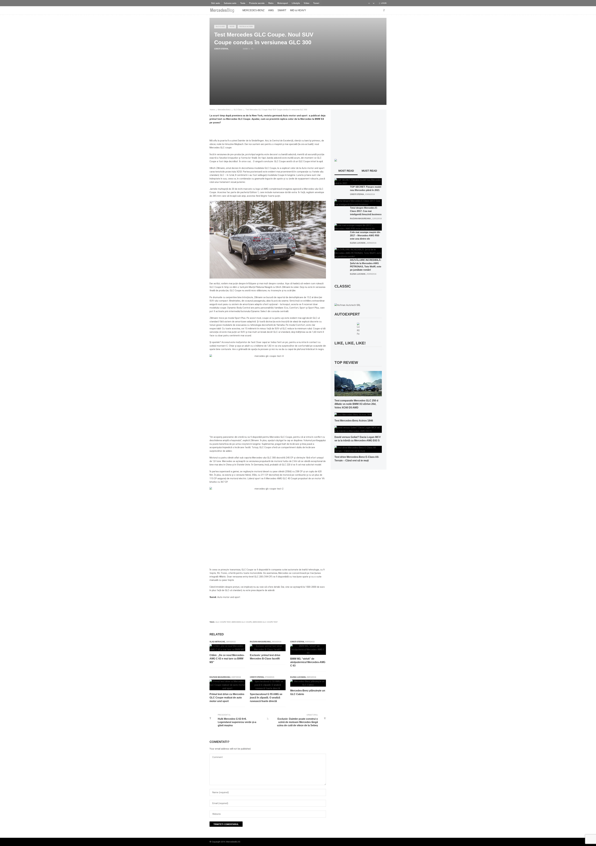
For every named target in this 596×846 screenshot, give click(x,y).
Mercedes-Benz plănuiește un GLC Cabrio (307, 692)
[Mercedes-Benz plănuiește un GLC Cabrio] (308, 683)
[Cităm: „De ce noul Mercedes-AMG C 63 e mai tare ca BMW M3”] (227, 647)
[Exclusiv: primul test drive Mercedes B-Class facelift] (268, 647)
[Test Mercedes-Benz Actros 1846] (353, 414)
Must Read (369, 170)
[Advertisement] (266, 609)
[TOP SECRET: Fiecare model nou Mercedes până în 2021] (358, 181)
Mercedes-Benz (253, 10)
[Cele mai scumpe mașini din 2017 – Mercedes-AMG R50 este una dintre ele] (358, 226)
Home (212, 110)
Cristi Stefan (221, 49)
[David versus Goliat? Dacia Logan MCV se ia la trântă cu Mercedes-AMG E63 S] (358, 429)
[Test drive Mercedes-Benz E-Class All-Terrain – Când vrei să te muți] (358, 449)
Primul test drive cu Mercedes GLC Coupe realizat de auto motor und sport (227, 697)
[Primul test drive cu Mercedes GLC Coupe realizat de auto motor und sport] (227, 685)
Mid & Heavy (298, 10)
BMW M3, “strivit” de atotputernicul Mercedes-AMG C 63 (307, 662)
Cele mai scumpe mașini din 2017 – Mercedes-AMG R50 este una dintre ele (365, 235)
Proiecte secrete (256, 3)
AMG (271, 10)
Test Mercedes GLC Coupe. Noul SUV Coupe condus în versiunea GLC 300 (276, 110)
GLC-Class (220, 26)
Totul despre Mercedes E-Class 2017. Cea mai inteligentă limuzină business (366, 211)
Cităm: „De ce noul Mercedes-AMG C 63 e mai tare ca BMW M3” (227, 658)
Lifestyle (296, 3)
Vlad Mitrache (217, 642)
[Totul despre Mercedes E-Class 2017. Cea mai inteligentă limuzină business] (358, 202)
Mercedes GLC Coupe (242, 622)
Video (306, 3)
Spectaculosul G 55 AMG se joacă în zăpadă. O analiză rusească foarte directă (266, 697)
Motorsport (282, 3)
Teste (242, 3)
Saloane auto (230, 3)
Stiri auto (215, 3)
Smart (282, 10)
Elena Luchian (298, 677)
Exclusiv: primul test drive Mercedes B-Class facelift (265, 657)
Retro (270, 3)
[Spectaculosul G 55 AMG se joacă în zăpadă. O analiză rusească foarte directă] (268, 685)
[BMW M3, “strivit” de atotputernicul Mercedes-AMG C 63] (308, 649)
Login (383, 3)
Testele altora (246, 26)
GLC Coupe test (223, 622)
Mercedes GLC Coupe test (265, 622)
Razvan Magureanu (260, 642)
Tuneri (316, 3)
